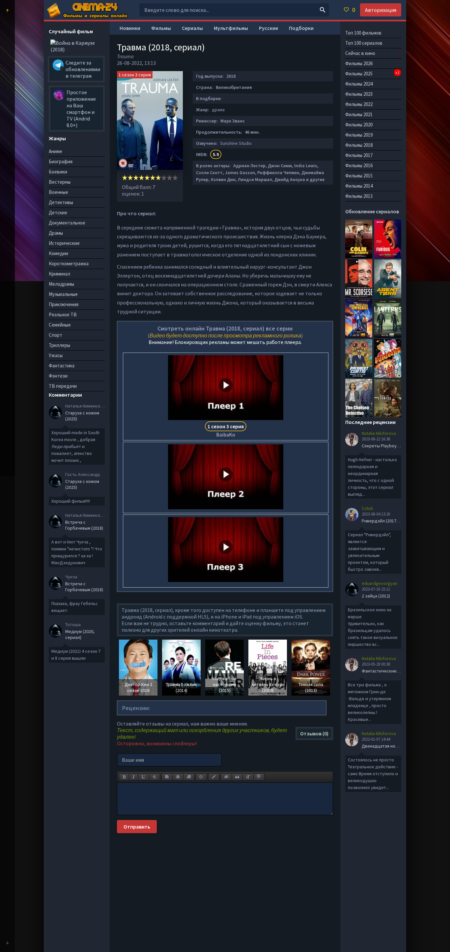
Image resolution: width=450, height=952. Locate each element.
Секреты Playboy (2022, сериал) (394, 446)
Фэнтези (58, 376)
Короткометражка (69, 263)
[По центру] (177, 776)
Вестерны (59, 182)
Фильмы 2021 (359, 114)
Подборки (301, 28)
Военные (58, 192)
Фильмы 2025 (372, 73)
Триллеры (59, 345)
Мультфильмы (231, 28)
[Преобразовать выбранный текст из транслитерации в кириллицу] (248, 776)
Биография (60, 161)
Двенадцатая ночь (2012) (387, 746)
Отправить (137, 826)
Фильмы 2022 (359, 104)
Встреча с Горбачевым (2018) (84, 525)
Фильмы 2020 (359, 124)
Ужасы (56, 355)
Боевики (58, 172)
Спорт (55, 335)
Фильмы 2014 (359, 186)
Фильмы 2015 (359, 175)
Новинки (130, 28)
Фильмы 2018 (359, 145)
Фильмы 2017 (359, 155)
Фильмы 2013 (359, 196)
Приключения (63, 304)
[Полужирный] (124, 776)
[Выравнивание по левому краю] (167, 776)
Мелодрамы (61, 284)
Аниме (55, 151)
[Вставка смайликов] (201, 776)
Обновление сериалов (372, 211)
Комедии (58, 253)
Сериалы (192, 28)
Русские (268, 28)
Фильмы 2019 (359, 135)
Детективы (61, 202)
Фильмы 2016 (359, 165)
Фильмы (161, 28)
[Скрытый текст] (226, 776)
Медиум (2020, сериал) (80, 634)
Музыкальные (63, 294)
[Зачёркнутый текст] (154, 776)
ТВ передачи (63, 386)
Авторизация (380, 10)
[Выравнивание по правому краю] (188, 776)
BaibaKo (226, 430)
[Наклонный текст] (133, 776)
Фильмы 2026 (359, 63)
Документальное (67, 223)
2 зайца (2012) (376, 596)
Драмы (56, 233)
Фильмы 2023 (359, 94)
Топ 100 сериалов (363, 43)
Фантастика (61, 365)
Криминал (59, 274)
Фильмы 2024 (359, 84)
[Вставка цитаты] (237, 776)
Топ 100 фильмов (363, 33)
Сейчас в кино (360, 53)
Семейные (60, 325)
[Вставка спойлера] (259, 776)
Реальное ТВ (63, 314)
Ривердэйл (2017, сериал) (388, 521)
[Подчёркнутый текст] (143, 776)
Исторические (64, 243)
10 (175, 177)
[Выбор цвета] (213, 776)
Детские (58, 212)
